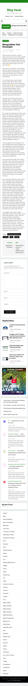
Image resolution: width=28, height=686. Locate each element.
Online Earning (6, 624)
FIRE (11, 237)
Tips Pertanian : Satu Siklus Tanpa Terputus (14, 405)
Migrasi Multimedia (7, 615)
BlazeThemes (17, 680)
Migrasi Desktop (7, 609)
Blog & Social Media (8, 522)
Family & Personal (7, 550)
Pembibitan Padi (7, 411)
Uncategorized (6, 664)
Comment (7, 273)
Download (5, 544)
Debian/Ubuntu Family (8, 534)
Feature (5, 553)
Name (6, 291)
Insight (17, 237)
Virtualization (6, 667)
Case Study (6, 528)
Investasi (5, 590)
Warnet (5, 670)
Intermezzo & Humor (8, 584)
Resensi (5, 639)
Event (4, 547)
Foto (4, 559)
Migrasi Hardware (7, 612)
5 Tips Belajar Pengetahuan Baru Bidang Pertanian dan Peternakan (17, 452)
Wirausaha (5, 673)
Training (5, 661)
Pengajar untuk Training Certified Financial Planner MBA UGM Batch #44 (17, 336)
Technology (6, 652)
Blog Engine (6, 525)
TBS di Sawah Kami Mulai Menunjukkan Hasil (14, 408)
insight (4, 581)
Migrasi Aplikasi (7, 602)
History (5, 568)
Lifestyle (5, 596)
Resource (5, 642)
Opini (4, 630)
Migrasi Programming (8, 618)
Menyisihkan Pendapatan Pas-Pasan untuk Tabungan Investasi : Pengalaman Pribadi (17, 485)
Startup (5, 649)
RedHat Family (6, 636)
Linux (4, 599)
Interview (5, 587)
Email (6, 298)
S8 (8, 420)
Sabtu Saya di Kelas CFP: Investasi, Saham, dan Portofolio (16, 356)
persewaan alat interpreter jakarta (16, 464)
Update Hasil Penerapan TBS (10, 414)
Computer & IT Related (8, 531)
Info (4, 578)
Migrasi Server (6, 621)
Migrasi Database (7, 605)
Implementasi (6, 575)
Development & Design (8, 538)
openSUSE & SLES (7, 627)
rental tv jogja (11, 450)
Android (5, 513)
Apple (4, 516)
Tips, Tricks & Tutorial (8, 655)
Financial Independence (14, 234)
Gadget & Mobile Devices (9, 562)
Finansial (5, 41)
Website (6, 304)
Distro (4, 541)
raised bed (5, 633)
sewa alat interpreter (13, 434)
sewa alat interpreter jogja (14, 481)
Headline (5, 565)
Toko (4, 658)
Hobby (4, 572)
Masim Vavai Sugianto (9, 50)
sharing (5, 646)
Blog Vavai (14, 10)
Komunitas (5, 593)
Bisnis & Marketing (7, 519)
